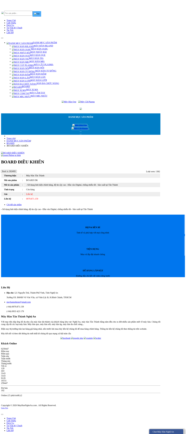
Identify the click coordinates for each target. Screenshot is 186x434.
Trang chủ (11, 138)
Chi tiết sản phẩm (14, 204)
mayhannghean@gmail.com (19, 302)
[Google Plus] (77, 338)
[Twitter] (97, 338)
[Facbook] (65, 338)
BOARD (10, 143)
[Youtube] (88, 338)
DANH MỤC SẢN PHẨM (19, 141)
